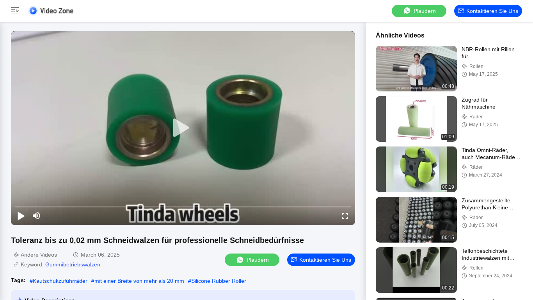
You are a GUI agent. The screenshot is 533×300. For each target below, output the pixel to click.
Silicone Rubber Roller (218, 281)
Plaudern (425, 11)
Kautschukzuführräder (60, 281)
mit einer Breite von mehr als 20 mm (139, 281)
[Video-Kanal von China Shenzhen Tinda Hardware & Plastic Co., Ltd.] (50, 11)
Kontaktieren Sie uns (492, 11)
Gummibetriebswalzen (72, 264)
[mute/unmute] (36, 215)
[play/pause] (21, 215)
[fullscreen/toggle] (345, 215)
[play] (183, 128)
